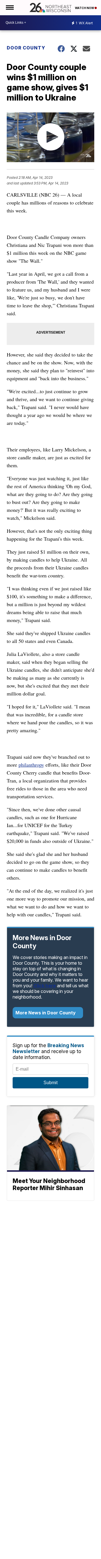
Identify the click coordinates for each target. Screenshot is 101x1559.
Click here (44, 985)
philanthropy (31, 764)
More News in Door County (46, 1013)
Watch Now (85, 8)
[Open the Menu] (9, 7)
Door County (26, 48)
